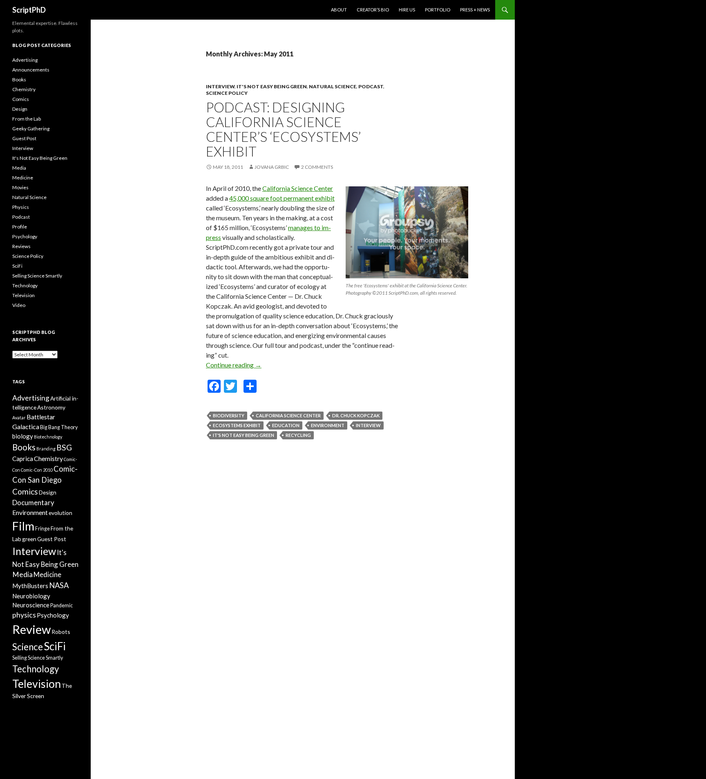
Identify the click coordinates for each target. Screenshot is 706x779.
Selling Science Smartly (37, 276)
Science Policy (227, 93)
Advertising (25, 60)
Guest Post (24, 138)
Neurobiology (31, 596)
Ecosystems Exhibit (237, 425)
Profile (19, 227)
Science (27, 646)
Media (19, 168)
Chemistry (24, 89)
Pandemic (61, 605)
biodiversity (228, 415)
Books (19, 79)
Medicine (22, 178)
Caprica (22, 458)
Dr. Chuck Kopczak (356, 415)
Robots (60, 631)
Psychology (24, 236)
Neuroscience (30, 605)
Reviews (21, 246)
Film (23, 526)
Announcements (30, 70)
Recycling (298, 435)
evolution (60, 512)
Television (23, 295)
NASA (59, 585)
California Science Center (297, 188)
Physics (20, 207)
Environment (327, 425)
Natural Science (332, 86)
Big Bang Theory (59, 427)
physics (24, 615)
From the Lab (26, 119)
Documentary (33, 502)
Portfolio (437, 9)
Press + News (475, 9)
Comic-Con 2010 (37, 469)
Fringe (42, 529)
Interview (220, 86)
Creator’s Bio (373, 9)
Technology (25, 285)
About (339, 9)
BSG (64, 447)
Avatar (19, 417)
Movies (20, 187)
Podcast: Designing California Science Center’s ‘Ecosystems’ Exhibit (283, 129)
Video (18, 305)
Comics (20, 99)
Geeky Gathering (30, 128)
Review (31, 629)
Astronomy (51, 407)
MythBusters (30, 585)
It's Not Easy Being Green (272, 86)
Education (285, 425)
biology (22, 436)
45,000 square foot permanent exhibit (282, 198)
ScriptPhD (29, 9)
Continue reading (233, 365)
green (29, 538)
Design (19, 109)
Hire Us (407, 9)
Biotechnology (48, 436)
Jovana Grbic (272, 167)
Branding (46, 448)
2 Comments (317, 167)
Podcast (370, 86)
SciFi (17, 266)
